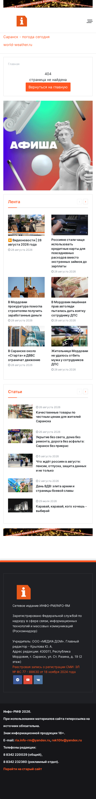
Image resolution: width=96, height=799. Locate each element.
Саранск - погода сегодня (26, 37)
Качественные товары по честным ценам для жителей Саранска (58, 416)
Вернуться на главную (48, 87)
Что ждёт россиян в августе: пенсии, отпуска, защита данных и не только (61, 465)
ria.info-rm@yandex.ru (32, 740)
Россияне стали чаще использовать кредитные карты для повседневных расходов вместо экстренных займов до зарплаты (69, 253)
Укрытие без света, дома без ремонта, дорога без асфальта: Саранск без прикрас (60, 441)
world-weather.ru (17, 44)
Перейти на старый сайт (22, 769)
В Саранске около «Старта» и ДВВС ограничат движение (24, 355)
